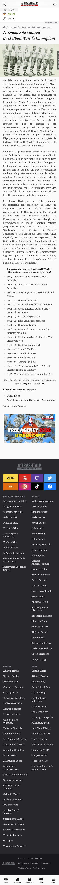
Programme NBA (12, 506)
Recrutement (45, 863)
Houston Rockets (12, 728)
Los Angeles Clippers (14, 739)
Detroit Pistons (11, 714)
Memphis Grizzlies (13, 750)
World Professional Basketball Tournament (31, 400)
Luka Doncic (38, 539)
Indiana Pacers (11, 733)
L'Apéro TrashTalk (13, 553)
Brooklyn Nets (11, 681)
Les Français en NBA (14, 501)
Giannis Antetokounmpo (40, 562)
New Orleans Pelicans (15, 774)
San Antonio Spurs (13, 824)
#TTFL (10, 486)
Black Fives (25, 102)
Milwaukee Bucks (12, 760)
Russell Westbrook (42, 591)
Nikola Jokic (38, 555)
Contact (30, 858)
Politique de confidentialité (28, 863)
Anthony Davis (40, 602)
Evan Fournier (39, 569)
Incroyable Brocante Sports (14, 568)
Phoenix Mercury (41, 733)
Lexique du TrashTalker (33, 383)
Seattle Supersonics (14, 829)
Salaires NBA (10, 517)
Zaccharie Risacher (42, 615)
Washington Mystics (43, 744)
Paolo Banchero (40, 654)
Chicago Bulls (10, 692)
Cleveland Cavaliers (14, 698)
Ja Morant (37, 528)
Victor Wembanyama (43, 501)
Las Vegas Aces (40, 712)
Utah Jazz (8, 840)
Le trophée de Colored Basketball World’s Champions (29, 27)
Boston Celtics (11, 676)
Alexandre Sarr (40, 626)
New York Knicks (12, 780)
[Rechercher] (4, 4)
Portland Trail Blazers (11, 812)
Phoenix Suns (10, 805)
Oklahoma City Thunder (11, 787)
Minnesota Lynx (40, 722)
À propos (21, 858)
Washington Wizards (14, 846)
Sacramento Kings (13, 818)
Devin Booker (39, 580)
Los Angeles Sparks (42, 717)
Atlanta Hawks (11, 670)
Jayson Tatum (39, 585)
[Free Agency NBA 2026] (29, 429)
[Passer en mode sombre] (54, 4)
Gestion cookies (39, 868)
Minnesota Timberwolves (11, 768)
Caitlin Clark (39, 670)
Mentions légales (24, 868)
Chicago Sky (38, 681)
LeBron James (39, 506)
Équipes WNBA (40, 755)
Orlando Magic (11, 794)
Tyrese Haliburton (41, 643)
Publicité (38, 858)
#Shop (10, 478)
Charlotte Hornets (13, 687)
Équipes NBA (10, 542)
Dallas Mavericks (12, 703)
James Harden (39, 550)
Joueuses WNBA (40, 760)
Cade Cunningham (42, 648)
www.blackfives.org (40, 272)
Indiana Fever (39, 706)
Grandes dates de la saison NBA (14, 560)
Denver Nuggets (12, 709)
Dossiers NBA (10, 528)
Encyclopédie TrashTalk (10, 535)
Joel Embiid (38, 637)
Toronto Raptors (12, 835)
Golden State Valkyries (39, 699)
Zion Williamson (41, 574)
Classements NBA (12, 512)
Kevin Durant (39, 522)
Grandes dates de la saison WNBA (42, 768)
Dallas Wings (39, 692)
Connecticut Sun (41, 687)
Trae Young (38, 596)
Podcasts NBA (10, 547)
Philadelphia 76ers (13, 799)
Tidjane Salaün (40, 632)
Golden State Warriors (10, 721)
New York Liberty (41, 728)
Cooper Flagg (39, 659)
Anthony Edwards (41, 544)
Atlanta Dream (40, 676)
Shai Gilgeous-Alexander (40, 609)
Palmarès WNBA (40, 750)
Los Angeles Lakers (14, 744)
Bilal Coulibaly (39, 621)
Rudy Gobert (38, 517)
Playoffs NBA (10, 522)
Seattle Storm (39, 739)
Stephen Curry (39, 512)
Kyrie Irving (38, 533)
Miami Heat (9, 755)
